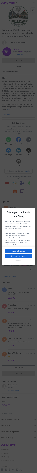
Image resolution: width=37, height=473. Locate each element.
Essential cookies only (18, 256)
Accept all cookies (18, 251)
